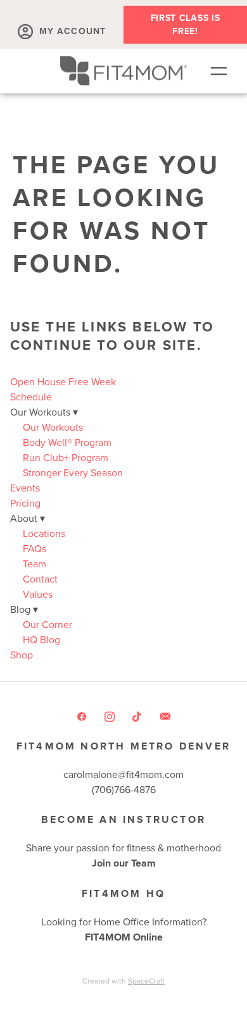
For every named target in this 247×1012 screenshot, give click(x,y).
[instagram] (109, 716)
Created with (123, 980)
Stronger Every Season (73, 472)
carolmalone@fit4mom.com (123, 774)
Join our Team (124, 863)
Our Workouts (53, 427)
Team (34, 564)
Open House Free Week (63, 381)
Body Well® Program (67, 442)
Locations (44, 533)
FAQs (34, 548)
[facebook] (81, 716)
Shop (21, 655)
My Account (72, 31)
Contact (40, 579)
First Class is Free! (185, 24)
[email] (165, 716)
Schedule (31, 397)
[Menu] (218, 71)
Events (25, 488)
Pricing (25, 503)
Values (38, 594)
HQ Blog (41, 639)
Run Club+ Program (65, 457)
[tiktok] (137, 716)
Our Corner (47, 624)
